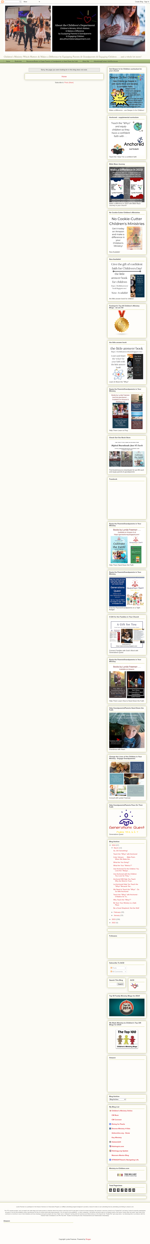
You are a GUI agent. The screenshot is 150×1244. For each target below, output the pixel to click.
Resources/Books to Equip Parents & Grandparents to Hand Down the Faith (52, 61)
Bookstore (18, 61)
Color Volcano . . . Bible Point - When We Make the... (124, 858)
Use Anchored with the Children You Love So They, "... (125, 875)
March (116, 848)
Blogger (88, 1239)
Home (8, 61)
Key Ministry (117, 1137)
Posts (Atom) (68, 82)
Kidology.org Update (120, 1151)
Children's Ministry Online (122, 1111)
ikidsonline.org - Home (121, 1133)
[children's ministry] (126, 1177)
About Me (85, 61)
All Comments (117, 971)
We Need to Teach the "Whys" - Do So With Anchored (126, 890)
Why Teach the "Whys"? (122, 900)
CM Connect (117, 1120)
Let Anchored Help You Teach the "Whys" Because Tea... (125, 885)
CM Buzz (115, 1115)
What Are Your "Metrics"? (122, 865)
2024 (114, 845)
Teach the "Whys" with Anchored (125, 854)
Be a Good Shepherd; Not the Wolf (126, 908)
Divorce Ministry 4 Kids (121, 1128)
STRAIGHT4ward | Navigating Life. (125, 1160)
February (117, 912)
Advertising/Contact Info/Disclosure (106, 61)
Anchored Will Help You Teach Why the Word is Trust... (124, 880)
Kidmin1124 (116, 1142)
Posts (114, 968)
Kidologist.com (118, 1146)
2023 (114, 919)
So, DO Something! (120, 851)
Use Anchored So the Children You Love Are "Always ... (126, 870)
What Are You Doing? (121, 862)
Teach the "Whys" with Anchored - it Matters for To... (125, 896)
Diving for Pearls (118, 1124)
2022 (114, 923)
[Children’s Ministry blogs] (122, 335)
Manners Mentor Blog (120, 1155)
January (117, 915)
